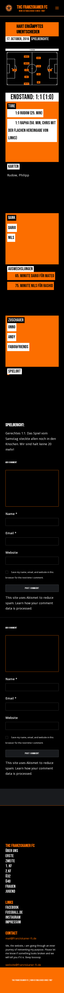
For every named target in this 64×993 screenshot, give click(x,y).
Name (11, 514)
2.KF (8, 871)
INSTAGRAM (12, 917)
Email (10, 533)
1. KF (8, 865)
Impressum (13, 922)
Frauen (10, 886)
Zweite (10, 861)
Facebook (12, 907)
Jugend (10, 891)
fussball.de (14, 912)
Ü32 (8, 876)
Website (11, 552)
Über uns (11, 850)
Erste (9, 855)
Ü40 (8, 881)
